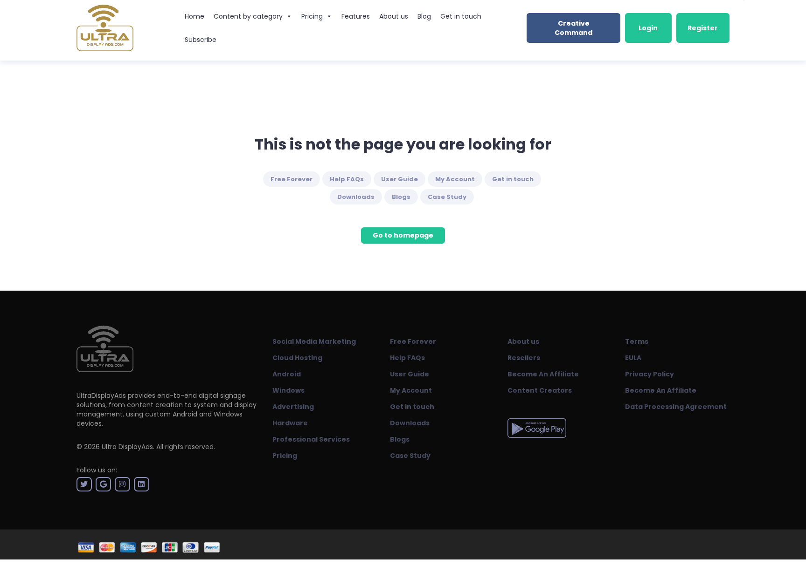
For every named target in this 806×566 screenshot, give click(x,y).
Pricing (312, 16)
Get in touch (460, 16)
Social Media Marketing (314, 341)
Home (194, 16)
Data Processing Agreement (676, 406)
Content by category (248, 16)
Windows (288, 390)
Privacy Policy (649, 374)
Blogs (401, 196)
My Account (455, 179)
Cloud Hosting (297, 357)
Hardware (290, 423)
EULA (633, 357)
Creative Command (573, 28)
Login (648, 28)
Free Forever (292, 179)
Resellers (523, 357)
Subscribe (200, 39)
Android (286, 374)
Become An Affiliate (543, 374)
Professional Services (311, 439)
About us (393, 16)
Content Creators (539, 390)
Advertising (293, 406)
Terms (636, 341)
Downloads (356, 196)
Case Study (447, 196)
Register (703, 28)
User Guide (399, 179)
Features (355, 16)
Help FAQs (347, 179)
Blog (424, 16)
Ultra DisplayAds (127, 446)
